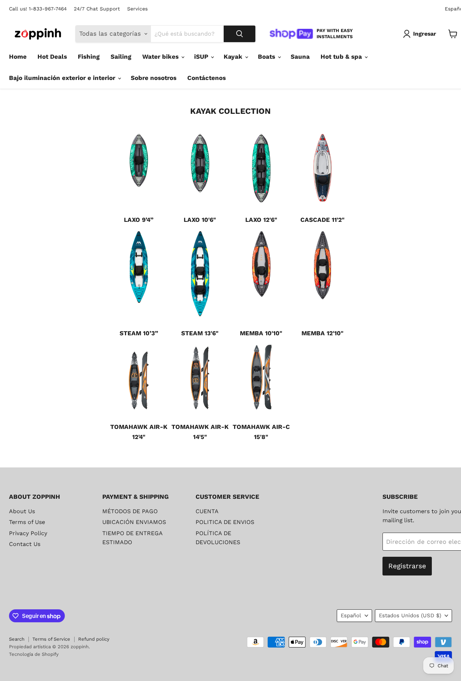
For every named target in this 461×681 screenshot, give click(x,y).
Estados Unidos (410, 615)
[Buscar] (239, 34)
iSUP (202, 56)
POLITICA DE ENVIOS (225, 522)
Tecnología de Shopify (34, 654)
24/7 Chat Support (97, 9)
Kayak (234, 56)
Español (351, 615)
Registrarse (407, 566)
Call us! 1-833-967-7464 (38, 9)
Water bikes (161, 56)
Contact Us (24, 544)
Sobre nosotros (153, 77)
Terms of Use (27, 522)
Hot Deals (52, 56)
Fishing (89, 56)
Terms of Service (51, 639)
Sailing (121, 56)
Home (18, 56)
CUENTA (207, 511)
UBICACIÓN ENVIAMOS (134, 522)
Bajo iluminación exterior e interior (63, 77)
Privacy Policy (28, 533)
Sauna (300, 56)
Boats (267, 56)
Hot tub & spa (342, 56)
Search (16, 639)
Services (137, 9)
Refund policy (93, 639)
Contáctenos (206, 77)
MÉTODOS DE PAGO (130, 511)
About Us (22, 511)
